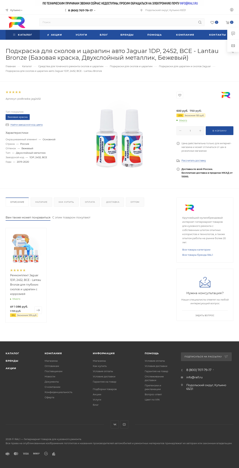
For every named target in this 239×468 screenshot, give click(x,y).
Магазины (51, 360)
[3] (13, 92)
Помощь (152, 353)
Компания (53, 353)
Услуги (97, 399)
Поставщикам (53, 371)
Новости (50, 376)
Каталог (12, 353)
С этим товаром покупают (71, 217)
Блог (96, 404)
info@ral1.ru (194, 377)
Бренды (12, 360)
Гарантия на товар (104, 381)
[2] (10, 92)
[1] (6, 92)
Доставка (112, 202)
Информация (104, 353)
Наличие (41, 202)
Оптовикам (52, 365)
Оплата (90, 202)
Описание (17, 202)
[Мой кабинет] (231, 10)
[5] (19, 92)
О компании (52, 386)
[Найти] (199, 22)
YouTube (124, 424)
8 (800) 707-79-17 (80, 10)
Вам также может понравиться (28, 217)
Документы (52, 381)
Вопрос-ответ (153, 394)
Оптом (135, 202)
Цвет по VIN (152, 399)
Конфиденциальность (58, 392)
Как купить (66, 202)
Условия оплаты (103, 371)
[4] (16, 92)
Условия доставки (104, 376)
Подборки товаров (105, 389)
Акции (11, 368)
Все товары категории (196, 249)
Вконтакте (115, 424)
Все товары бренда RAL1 (197, 254)
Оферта (49, 397)
